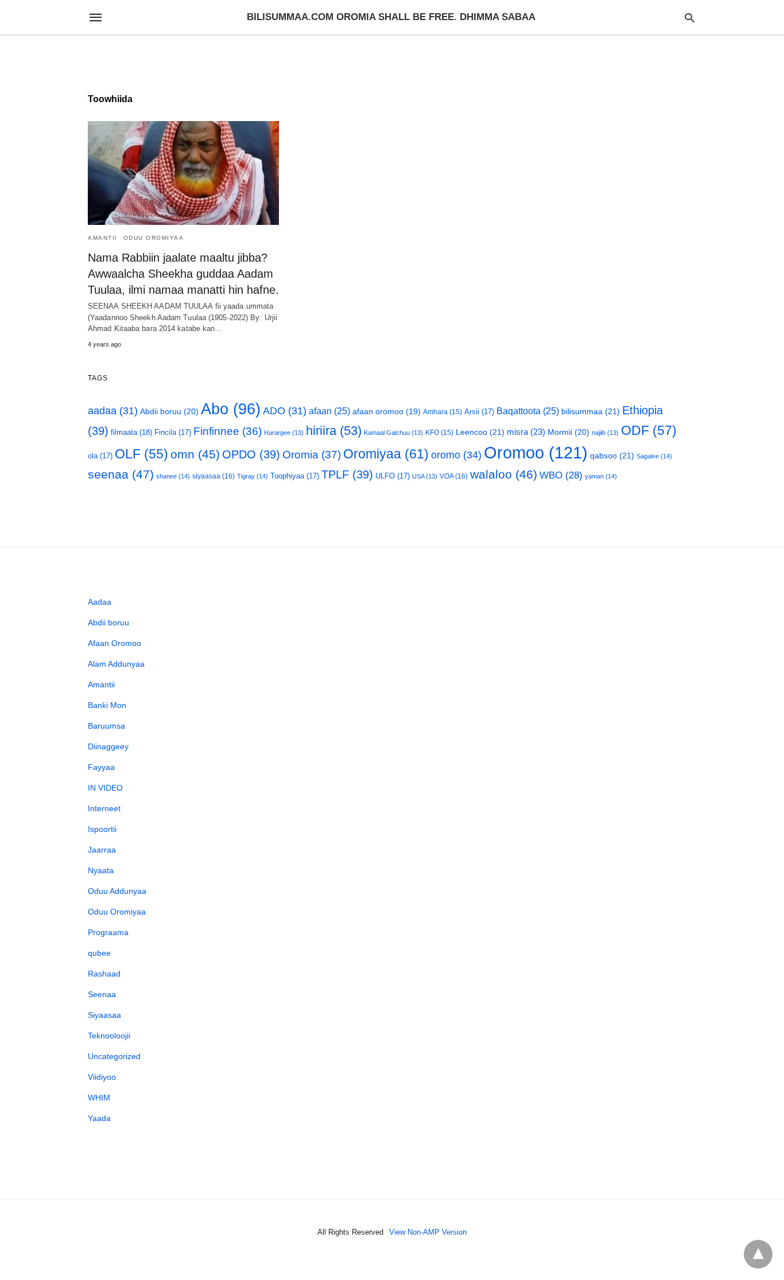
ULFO (392, 476)
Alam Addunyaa (116, 663)
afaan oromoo (386, 411)
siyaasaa (213, 476)
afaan (329, 411)
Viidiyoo (102, 1076)
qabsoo (612, 455)
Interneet (104, 808)
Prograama (108, 932)
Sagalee (654, 456)
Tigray (252, 476)
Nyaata (101, 870)
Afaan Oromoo (114, 643)
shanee (173, 476)
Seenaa (102, 994)
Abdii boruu (169, 411)
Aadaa (99, 601)
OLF (141, 454)
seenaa (121, 474)
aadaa (113, 411)
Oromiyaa (386, 453)
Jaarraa (102, 849)
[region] (392, 55)
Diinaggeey (108, 746)
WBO (561, 475)
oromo (456, 455)
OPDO (251, 454)
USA (424, 476)
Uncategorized (114, 1056)
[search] (689, 17)
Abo (231, 409)
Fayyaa (101, 767)
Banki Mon (107, 705)
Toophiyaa (294, 476)
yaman (601, 476)
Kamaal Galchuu (393, 432)
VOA (454, 476)
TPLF (347, 474)
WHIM (99, 1097)
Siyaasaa (104, 1015)
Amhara (442, 411)
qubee (99, 953)
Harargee (284, 432)
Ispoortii (102, 829)
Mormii (568, 432)
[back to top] (758, 1254)
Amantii (103, 238)
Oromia (311, 455)
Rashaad (104, 973)
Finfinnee (227, 431)
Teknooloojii (109, 1035)
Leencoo (480, 432)
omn (195, 454)
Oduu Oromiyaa (153, 238)
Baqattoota (527, 411)
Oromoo (536, 452)
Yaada (99, 1118)
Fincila (172, 432)
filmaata (131, 432)
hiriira (334, 430)
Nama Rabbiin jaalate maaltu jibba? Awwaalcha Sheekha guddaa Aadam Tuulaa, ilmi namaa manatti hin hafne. (183, 273)
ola (100, 456)
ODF (649, 430)
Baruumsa (106, 725)
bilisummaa (590, 411)
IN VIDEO (105, 787)
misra (526, 432)
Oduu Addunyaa (117, 891)
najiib (605, 432)
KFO (439, 432)
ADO (284, 411)
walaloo (503, 474)
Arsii (479, 411)
